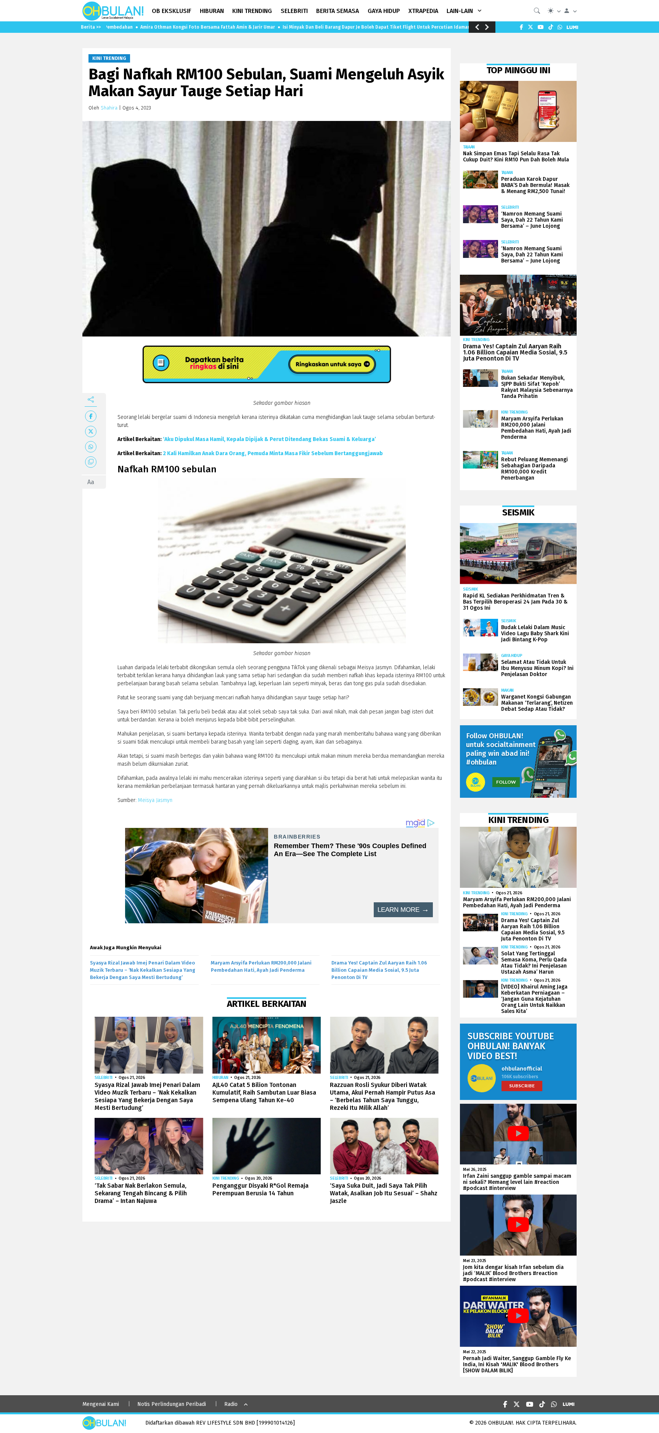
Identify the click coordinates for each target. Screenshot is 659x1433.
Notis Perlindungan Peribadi (171, 1404)
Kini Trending (109, 58)
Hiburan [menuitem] (212, 10)
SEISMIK (470, 589)
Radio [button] (231, 1404)
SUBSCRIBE (522, 1085)
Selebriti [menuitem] (294, 10)
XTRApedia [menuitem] (423, 10)
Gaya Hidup (511, 655)
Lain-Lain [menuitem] (460, 10)
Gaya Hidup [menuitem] (384, 10)
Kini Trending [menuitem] (252, 10)
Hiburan (220, 1077)
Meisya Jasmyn (155, 800)
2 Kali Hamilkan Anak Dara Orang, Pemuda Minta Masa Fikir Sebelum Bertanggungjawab (273, 453)
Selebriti (104, 1077)
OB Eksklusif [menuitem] (171, 10)
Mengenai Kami (100, 1404)
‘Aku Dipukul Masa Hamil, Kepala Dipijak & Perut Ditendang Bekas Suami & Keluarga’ (269, 439)
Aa (90, 482)
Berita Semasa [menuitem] (337, 10)
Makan (507, 690)
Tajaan (469, 147)
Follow (506, 782)
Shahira (109, 108)
